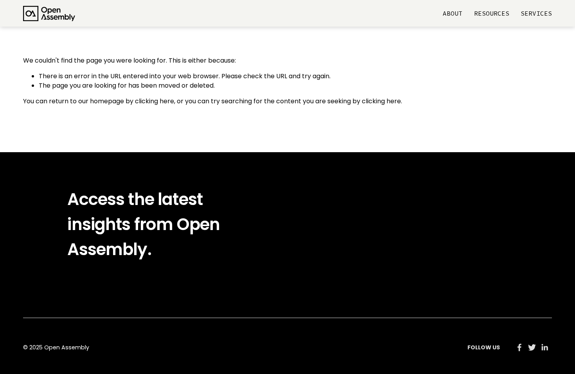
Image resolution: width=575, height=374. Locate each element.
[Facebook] (519, 347)
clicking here (154, 101)
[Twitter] (532, 347)
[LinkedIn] (544, 347)
